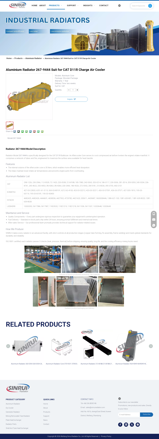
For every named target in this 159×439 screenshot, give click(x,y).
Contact (46, 424)
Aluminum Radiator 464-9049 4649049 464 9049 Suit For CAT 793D (131, 364)
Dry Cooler (10, 408)
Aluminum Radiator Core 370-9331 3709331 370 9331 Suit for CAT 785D (62, 364)
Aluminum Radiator (13, 404)
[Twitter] (132, 425)
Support (46, 416)
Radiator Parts (11, 424)
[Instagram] (138, 425)
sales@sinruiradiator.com (95, 407)
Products (46, 412)
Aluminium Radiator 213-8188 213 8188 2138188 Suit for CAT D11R (97, 364)
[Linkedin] (126, 425)
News (45, 420)
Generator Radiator (13, 412)
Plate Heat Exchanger (13, 420)
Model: (10, 138)
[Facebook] (120, 425)
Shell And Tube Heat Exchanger (17, 428)
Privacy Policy (106, 436)
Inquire (70, 99)
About (45, 408)
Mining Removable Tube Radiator (18, 416)
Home (45, 404)
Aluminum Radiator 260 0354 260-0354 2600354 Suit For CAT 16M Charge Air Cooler (27, 364)
